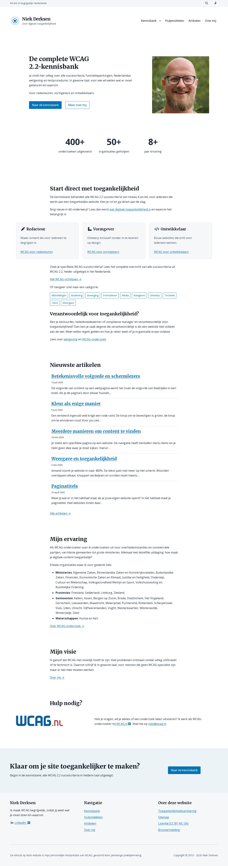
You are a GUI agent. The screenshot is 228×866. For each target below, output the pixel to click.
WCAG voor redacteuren (36, 252)
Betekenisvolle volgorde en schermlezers (95, 376)
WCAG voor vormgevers (103, 252)
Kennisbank (149, 21)
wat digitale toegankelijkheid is (130, 209)
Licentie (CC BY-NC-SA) (173, 823)
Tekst (54, 303)
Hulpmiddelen (174, 21)
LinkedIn (21, 823)
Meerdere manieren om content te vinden (96, 431)
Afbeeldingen (58, 295)
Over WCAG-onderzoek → (67, 626)
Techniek (169, 295)
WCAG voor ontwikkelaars (171, 252)
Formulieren (110, 295)
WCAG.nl (122, 724)
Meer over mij (77, 105)
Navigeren (139, 295)
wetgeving (70, 339)
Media (125, 295)
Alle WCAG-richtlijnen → (65, 279)
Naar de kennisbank (45, 105)
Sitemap (163, 817)
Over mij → (57, 677)
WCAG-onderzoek (94, 339)
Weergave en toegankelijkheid (84, 459)
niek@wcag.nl (157, 724)
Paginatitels (64, 486)
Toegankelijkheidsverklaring (177, 811)
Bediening (76, 295)
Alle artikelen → (60, 513)
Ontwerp (155, 295)
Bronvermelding (169, 830)
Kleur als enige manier (76, 403)
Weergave (68, 303)
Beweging (93, 295)
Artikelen (194, 21)
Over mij (210, 21)
